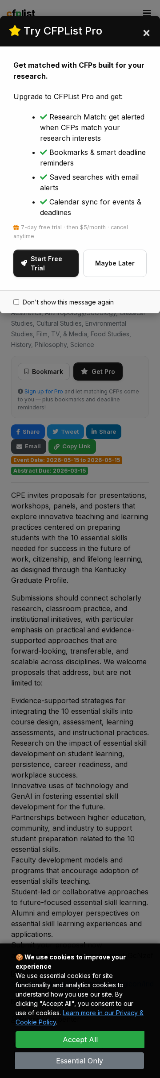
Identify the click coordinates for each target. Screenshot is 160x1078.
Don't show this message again (68, 302)
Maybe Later (115, 263)
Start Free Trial (46, 263)
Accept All (80, 1039)
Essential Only (79, 1060)
